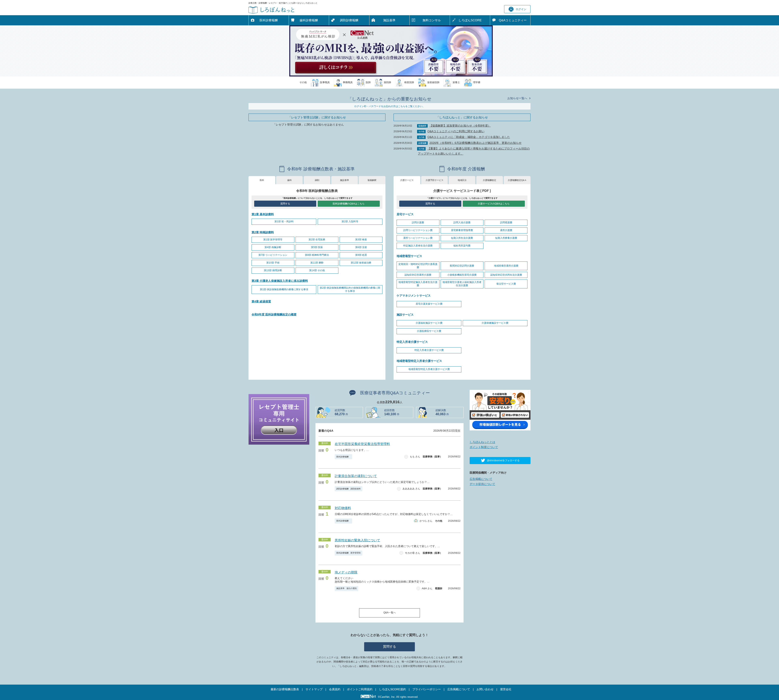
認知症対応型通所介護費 (418, 274)
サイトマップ (314, 689)
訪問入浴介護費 (461, 222)
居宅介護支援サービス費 (429, 303)
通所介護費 (506, 230)
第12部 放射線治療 (361, 262)
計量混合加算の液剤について (356, 476)
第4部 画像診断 (273, 247)
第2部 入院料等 (350, 221)
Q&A (513, 20)
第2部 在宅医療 (317, 239)
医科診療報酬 (268, 20)
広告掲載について (481, 479)
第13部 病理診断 (273, 270)
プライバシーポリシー (426, 689)
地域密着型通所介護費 (506, 265)
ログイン (521, 9)
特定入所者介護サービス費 (429, 350)
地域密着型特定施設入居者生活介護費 (417, 284)
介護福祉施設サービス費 (429, 323)
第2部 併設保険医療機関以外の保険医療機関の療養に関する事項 (350, 289)
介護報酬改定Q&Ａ (517, 180)
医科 (262, 180)
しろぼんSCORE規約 (392, 689)
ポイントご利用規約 (359, 689)
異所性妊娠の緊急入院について (357, 540)
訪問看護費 (506, 222)
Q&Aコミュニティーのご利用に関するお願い (455, 131)
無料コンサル (432, 20)
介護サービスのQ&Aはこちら (494, 203)
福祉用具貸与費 (461, 245)
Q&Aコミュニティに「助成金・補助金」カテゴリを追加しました (468, 137)
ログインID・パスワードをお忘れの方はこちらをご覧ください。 (389, 106)
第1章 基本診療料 (263, 214)
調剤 (317, 180)
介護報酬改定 (489, 180)
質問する (285, 203)
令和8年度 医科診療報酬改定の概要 (274, 314)
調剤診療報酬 (349, 20)
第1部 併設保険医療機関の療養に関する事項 (284, 289)
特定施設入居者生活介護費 (418, 245)
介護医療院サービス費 (429, 331)
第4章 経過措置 (261, 301)
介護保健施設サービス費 (495, 323)
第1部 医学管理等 (272, 239)
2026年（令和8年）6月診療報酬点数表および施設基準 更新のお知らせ (475, 142)
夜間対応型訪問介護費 (462, 265)
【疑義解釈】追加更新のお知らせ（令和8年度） (460, 125)
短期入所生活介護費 (462, 238)
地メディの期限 (346, 572)
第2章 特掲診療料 (263, 232)
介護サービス (407, 180)
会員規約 (334, 689)
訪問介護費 (418, 222)
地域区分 (462, 180)
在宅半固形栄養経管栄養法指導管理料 (362, 444)
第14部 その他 (317, 270)
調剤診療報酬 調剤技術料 (348, 489)
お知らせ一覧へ (517, 98)
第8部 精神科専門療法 (317, 255)
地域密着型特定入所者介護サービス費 (429, 369)
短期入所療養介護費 (506, 238)
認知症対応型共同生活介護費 (506, 274)
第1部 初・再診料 (284, 221)
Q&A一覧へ (389, 612)
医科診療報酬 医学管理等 (348, 553)
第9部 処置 (361, 255)
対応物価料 (343, 508)
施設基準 (389, 20)
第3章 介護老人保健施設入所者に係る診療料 (280, 280)
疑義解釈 (372, 180)
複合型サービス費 (506, 283)
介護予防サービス (434, 180)
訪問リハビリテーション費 (418, 230)
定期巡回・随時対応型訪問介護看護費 (417, 266)
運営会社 (505, 689)
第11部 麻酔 (317, 262)
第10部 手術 (273, 262)
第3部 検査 (361, 239)
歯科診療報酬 (309, 20)
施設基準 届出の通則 (346, 588)
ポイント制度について (484, 447)
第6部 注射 (361, 247)
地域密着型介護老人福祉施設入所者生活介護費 (461, 284)
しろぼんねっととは (482, 442)
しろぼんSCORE (470, 20)
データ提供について (482, 484)
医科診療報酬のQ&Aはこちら (349, 203)
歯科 (289, 180)
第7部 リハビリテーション (272, 255)
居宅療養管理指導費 (462, 230)
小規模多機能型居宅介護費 (462, 274)
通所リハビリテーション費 (418, 238)
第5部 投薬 (317, 247)
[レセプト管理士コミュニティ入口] (279, 419)
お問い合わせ (485, 689)
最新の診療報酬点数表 (285, 689)
